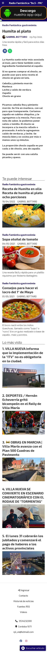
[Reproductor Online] (23, 20)
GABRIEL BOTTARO (16, 37)
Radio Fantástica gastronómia (19, 25)
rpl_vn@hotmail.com (23, 631)
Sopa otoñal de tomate (20, 239)
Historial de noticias (23, 601)
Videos (23, 612)
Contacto (23, 595)
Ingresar (24, 590)
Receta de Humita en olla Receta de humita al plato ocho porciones (22, 193)
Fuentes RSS (23, 606)
